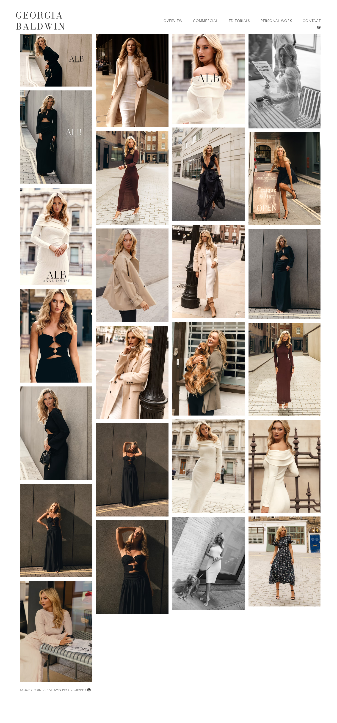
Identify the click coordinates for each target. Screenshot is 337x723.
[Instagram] (319, 27)
